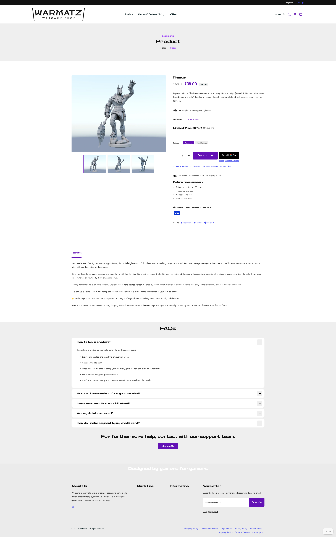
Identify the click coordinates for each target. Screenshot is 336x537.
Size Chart (227, 166)
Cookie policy (258, 532)
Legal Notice (226, 528)
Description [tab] (77, 252)
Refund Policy (256, 528)
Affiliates (173, 14)
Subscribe (257, 502)
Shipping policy (191, 528)
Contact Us (168, 446)
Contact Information (209, 528)
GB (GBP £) (279, 14)
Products (129, 14)
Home (163, 47)
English (289, 2)
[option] (119, 113)
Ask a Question (211, 166)
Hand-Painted (202, 143)
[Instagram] (299, 2)
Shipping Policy (226, 532)
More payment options (229, 160)
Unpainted (188, 143)
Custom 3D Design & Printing (151, 14)
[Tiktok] (303, 2)
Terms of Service (242, 532)
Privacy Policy (241, 528)
